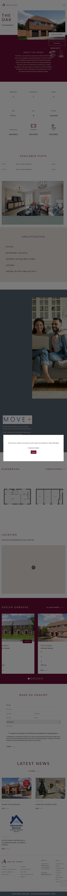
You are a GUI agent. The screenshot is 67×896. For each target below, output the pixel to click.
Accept (34, 452)
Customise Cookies (33, 448)
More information (54, 443)
